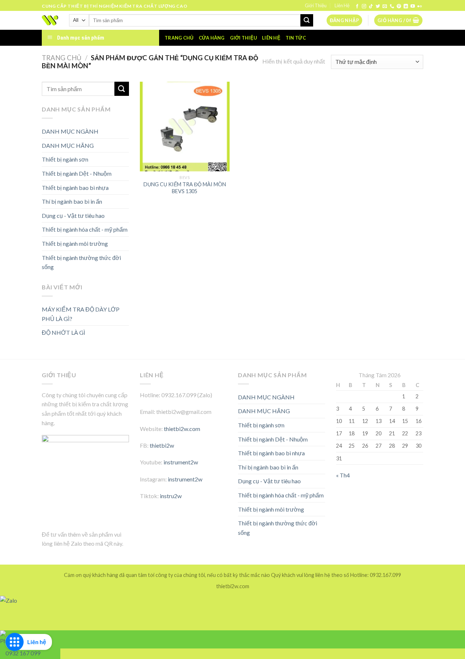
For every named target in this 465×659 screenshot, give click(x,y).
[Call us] (392, 6)
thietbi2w (162, 445)
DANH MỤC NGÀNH (70, 131)
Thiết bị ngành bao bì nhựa (75, 187)
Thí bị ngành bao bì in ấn (72, 201)
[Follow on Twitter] (378, 6)
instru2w (171, 495)
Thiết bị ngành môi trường (75, 243)
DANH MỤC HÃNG (68, 145)
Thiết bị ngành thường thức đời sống (81, 262)
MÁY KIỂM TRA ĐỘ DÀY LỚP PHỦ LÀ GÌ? (81, 314)
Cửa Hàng (212, 38)
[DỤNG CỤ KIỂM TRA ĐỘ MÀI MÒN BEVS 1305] (185, 126)
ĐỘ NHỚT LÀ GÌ (63, 332)
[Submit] (306, 20)
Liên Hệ (342, 5)
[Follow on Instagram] (364, 6)
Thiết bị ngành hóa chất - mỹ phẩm (85, 229)
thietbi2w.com (182, 428)
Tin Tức (296, 38)
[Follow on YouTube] (413, 6)
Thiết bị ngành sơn (65, 159)
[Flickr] (419, 6)
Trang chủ (179, 38)
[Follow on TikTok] (371, 6)
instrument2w (180, 462)
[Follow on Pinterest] (399, 6)
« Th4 (343, 475)
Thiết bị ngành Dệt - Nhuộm (77, 173)
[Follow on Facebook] (357, 6)
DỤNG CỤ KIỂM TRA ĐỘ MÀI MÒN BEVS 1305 (184, 187)
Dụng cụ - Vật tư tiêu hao (73, 215)
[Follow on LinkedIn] (406, 6)
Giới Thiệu (316, 5)
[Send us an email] (385, 6)
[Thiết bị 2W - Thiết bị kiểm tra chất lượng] (50, 20)
